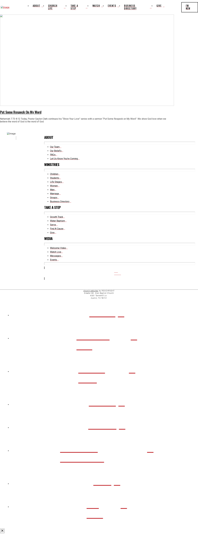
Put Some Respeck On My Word (20, 112)
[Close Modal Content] (2, 531)
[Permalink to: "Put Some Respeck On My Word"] (87, 105)
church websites (90, 291)
